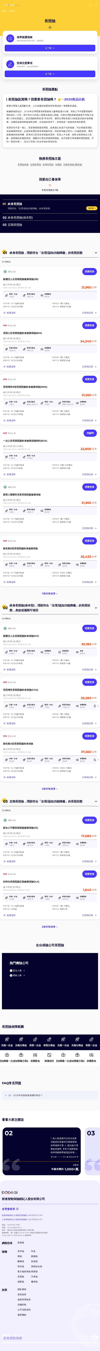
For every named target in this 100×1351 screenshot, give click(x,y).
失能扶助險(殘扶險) (72, 164)
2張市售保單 (48, 926)
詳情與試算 (87, 313)
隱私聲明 (22, 1289)
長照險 (21, 1276)
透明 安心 (12, 1337)
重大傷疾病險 (24, 1271)
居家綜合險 (36, 1266)
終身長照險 (48, 164)
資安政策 (22, 1294)
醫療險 (21, 1261)
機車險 (34, 1281)
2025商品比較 (74, 99)
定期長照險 (35, 164)
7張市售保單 (48, 593)
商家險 (34, 1271)
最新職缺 (22, 1315)
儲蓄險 (21, 1281)
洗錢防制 (22, 1304)
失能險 (58, 164)
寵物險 (34, 1256)
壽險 (20, 1256)
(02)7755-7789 (13, 1225)
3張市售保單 (48, 788)
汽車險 (34, 1276)
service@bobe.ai (14, 1227)
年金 (33, 1251)
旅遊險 (21, 1242)
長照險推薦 (23, 164)
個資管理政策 (24, 1299)
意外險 (21, 1251)
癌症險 (21, 1266)
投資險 (34, 1261)
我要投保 (89, 271)
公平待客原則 (24, 1309)
